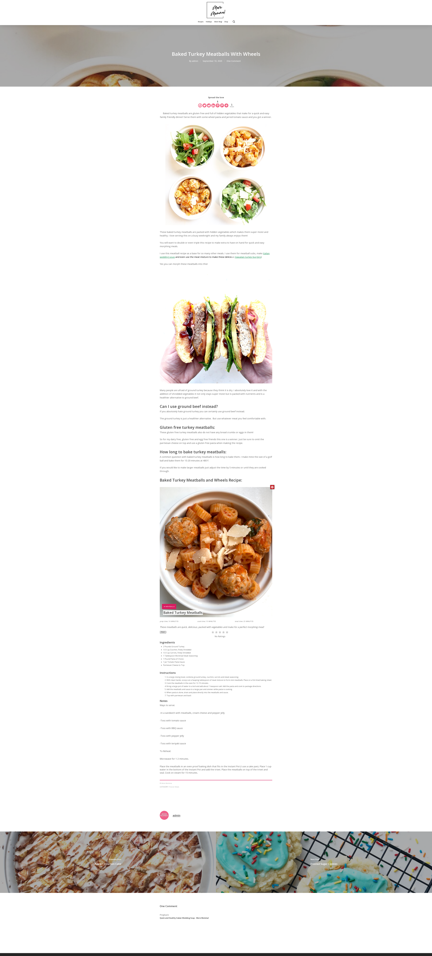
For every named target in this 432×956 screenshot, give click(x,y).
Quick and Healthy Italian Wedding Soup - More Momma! (184, 918)
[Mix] (222, 103)
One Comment (234, 61)
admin (195, 61)
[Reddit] (209, 103)
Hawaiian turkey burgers (248, 256)
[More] (226, 103)
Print (163, 632)
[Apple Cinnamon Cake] (108, 862)
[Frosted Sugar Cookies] (324, 862)
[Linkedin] (213, 103)
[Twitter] (204, 103)
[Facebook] (200, 103)
